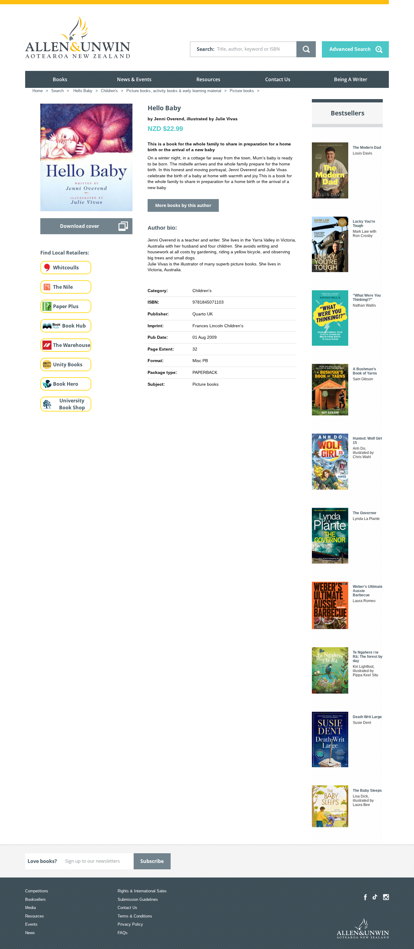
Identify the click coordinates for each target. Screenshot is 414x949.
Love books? (42, 861)
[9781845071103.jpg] (86, 157)
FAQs (123, 933)
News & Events (134, 79)
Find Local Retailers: (64, 252)
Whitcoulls (66, 267)
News (30, 933)
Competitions (36, 891)
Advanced (350, 49)
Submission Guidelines (138, 899)
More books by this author (183, 205)
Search (205, 49)
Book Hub (74, 325)
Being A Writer (350, 79)
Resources (208, 79)
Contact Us (277, 79)
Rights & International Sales (142, 891)
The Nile (63, 287)
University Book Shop (72, 404)
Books (60, 79)
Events (31, 924)
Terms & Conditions (135, 916)
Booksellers (35, 899)
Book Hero (65, 384)
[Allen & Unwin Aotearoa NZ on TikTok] (374, 897)
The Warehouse (71, 345)
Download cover (79, 226)
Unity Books (67, 364)
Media (30, 907)
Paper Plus (65, 306)
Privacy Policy (130, 924)
